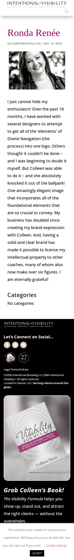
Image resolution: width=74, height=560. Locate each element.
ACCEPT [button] (37, 553)
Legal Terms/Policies (16, 369)
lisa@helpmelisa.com (26, 43)
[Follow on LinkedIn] (23, 345)
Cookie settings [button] (56, 545)
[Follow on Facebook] (7, 345)
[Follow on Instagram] (15, 345)
